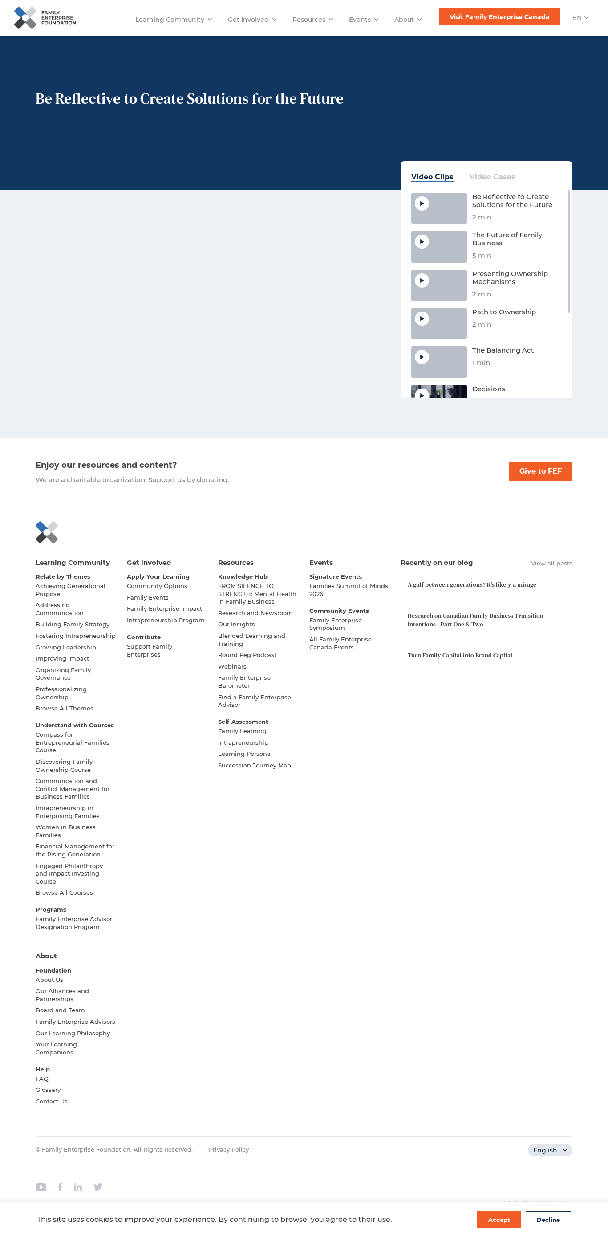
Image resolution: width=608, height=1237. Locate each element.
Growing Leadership (66, 647)
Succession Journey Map (254, 765)
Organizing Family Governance (63, 673)
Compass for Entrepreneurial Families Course (72, 742)
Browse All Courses (64, 892)
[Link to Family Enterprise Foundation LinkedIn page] (78, 1187)
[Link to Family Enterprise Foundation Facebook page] (60, 1187)
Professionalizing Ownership (61, 693)
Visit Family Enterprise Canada (500, 17)
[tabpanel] (486, 293)
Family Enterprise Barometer (244, 681)
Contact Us (52, 1101)
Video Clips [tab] (432, 177)
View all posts (551, 563)
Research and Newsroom (255, 612)
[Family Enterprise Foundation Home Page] (304, 532)
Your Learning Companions (56, 1048)
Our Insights (236, 624)
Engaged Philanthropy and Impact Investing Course (69, 873)
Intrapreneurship (243, 742)
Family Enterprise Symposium (335, 624)
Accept (499, 1219)
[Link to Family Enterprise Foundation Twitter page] (98, 1187)
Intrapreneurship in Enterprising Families (68, 811)
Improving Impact (62, 658)
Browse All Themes (64, 708)
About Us (49, 979)
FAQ (42, 1078)
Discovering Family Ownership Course (64, 765)
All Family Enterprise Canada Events (340, 643)
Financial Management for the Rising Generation (75, 850)
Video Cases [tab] (492, 177)
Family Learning (242, 730)
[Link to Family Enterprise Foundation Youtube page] (41, 1187)
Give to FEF (540, 471)
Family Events (148, 597)
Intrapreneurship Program (166, 620)
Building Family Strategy (72, 624)
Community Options (157, 585)
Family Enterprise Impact (164, 608)
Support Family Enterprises (149, 650)
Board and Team (60, 1010)
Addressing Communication (60, 608)
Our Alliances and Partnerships (62, 994)
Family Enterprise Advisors (75, 1021)
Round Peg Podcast (247, 654)
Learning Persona (244, 753)
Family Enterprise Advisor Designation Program (74, 922)
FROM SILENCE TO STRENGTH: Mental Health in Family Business (257, 593)
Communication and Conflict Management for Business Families (72, 788)
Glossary (48, 1089)
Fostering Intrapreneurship (76, 635)
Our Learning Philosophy (73, 1033)
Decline (548, 1219)
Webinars (232, 666)
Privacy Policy (229, 1149)
